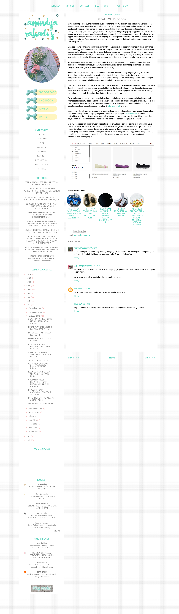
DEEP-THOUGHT (102, 6)
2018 (28, 297)
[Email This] (75, 231)
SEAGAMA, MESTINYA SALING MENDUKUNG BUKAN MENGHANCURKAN (42, 215)
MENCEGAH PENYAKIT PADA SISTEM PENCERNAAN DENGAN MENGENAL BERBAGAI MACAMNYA (137, 216)
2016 (28, 305)
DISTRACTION (41, 160)
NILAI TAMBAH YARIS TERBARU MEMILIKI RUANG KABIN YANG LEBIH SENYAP (74, 213)
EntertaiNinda (42, 494)
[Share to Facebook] (82, 231)
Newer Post (73, 357)
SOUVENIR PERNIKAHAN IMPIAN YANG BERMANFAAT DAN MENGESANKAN (42, 206)
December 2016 (35, 308)
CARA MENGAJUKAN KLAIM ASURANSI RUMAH (38, 366)
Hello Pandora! (42, 504)
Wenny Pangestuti (82, 248)
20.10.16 (96, 266)
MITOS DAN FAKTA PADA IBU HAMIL (39, 334)
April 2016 (33, 428)
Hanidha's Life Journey (41, 553)
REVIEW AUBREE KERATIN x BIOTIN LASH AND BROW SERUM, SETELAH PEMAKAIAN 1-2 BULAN (41, 250)
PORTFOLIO (122, 6)
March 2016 (34, 432)
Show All (57, 531)
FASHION (41, 156)
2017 (28, 301)
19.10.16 (93, 248)
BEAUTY (41, 135)
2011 (28, 440)
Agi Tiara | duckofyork (83, 266)
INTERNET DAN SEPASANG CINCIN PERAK (41, 399)
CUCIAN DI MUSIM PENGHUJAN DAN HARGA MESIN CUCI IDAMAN (38, 383)
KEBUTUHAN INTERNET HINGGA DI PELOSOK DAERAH (39, 347)
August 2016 (34, 412)
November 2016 (35, 312)
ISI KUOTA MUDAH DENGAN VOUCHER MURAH (121, 212)
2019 (28, 294)
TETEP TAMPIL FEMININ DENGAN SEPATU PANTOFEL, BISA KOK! (90, 213)
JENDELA (55, 6)
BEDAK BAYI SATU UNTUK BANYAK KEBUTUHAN (40, 328)
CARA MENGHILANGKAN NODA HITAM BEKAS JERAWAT (40, 321)
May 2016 (33, 424)
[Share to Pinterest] (84, 231)
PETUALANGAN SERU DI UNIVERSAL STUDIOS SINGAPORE (42, 183)
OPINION (41, 148)
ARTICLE (42, 169)
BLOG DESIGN (41, 165)
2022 (28, 282)
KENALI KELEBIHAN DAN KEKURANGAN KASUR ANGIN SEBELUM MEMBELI (42, 258)
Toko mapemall (131, 114)
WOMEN (42, 152)
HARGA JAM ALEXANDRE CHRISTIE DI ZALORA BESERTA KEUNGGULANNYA (105, 215)
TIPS (42, 143)
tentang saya (85, 235)
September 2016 (35, 409)
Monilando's (42, 563)
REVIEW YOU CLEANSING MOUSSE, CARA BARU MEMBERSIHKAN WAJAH (41, 199)
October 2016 (35, 316)
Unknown (78, 289)
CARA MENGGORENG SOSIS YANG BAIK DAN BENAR (39, 355)
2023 (28, 278)
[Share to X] (79, 231)
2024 (28, 274)
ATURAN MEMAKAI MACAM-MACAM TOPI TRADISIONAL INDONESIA (42, 231)
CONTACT (84, 6)
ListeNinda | (42, 485)
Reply (76, 258)
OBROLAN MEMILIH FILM (40, 404)
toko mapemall (114, 106)
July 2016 (33, 416)
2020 (28, 290)
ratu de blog (42, 543)
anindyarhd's (42, 513)
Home (112, 357)
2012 (28, 436)
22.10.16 (86, 304)
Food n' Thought (41, 523)
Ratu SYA (78, 304)
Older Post (150, 357)
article (76, 235)
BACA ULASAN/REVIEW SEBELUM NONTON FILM (39, 374)
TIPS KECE (42, 572)
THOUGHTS (41, 139)
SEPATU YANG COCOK (38, 360)
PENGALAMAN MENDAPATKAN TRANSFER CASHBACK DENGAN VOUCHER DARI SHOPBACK (42, 224)
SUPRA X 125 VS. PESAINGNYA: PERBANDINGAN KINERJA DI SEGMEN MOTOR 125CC (42, 191)
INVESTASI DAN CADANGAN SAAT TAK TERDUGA (39, 392)
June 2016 (33, 420)
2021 (28, 286)
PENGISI (70, 6)
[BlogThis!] (77, 231)
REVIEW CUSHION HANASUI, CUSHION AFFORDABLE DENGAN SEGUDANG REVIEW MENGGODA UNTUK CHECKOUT (42, 240)
